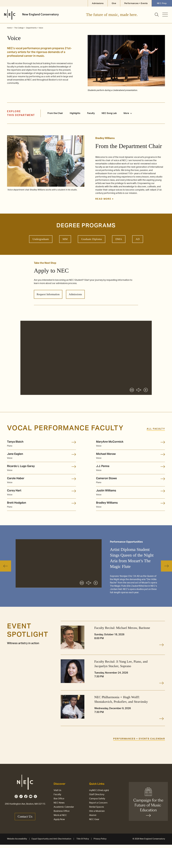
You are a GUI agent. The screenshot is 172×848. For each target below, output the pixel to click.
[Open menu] (165, 14)
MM (65, 239)
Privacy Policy (100, 839)
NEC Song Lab (109, 113)
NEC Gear (94, 819)
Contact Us (25, 816)
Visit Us (57, 790)
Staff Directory (96, 794)
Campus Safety (97, 799)
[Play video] (145, 390)
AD (138, 239)
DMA (118, 239)
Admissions (75, 294)
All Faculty (156, 429)
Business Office (62, 811)
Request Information (48, 294)
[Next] (166, 566)
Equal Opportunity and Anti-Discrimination (51, 839)
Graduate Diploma (91, 239)
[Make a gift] (148, 801)
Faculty (91, 113)
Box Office (59, 799)
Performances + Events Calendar (139, 739)
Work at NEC (60, 815)
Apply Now (59, 819)
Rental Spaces (96, 807)
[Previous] (5, 566)
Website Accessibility (17, 839)
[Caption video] (132, 390)
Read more (103, 199)
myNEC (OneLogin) (99, 790)
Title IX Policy (82, 839)
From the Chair (55, 113)
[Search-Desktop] (157, 15)
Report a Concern (98, 803)
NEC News (59, 803)
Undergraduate (40, 239)
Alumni (92, 815)
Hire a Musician (97, 811)
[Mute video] (138, 390)
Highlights (75, 113)
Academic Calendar (64, 807)
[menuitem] (129, 113)
